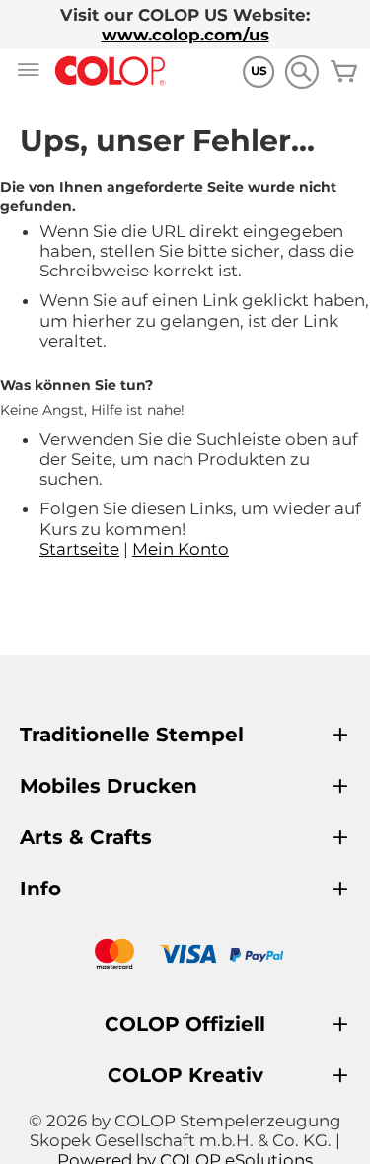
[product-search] (301, 71)
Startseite (79, 549)
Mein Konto (180, 549)
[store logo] (110, 71)
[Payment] (185, 956)
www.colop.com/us (185, 34)
